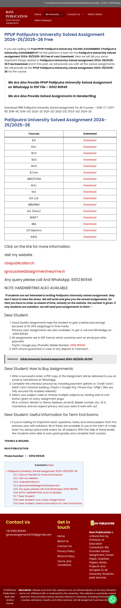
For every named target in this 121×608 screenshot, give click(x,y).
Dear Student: (24, 496)
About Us (63, 541)
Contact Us (73, 14)
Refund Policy (66, 556)
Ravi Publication (16, 14)
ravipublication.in (19, 263)
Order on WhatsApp (110, 2)
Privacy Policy (66, 551)
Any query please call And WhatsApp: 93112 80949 (45, 489)
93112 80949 (77, 345)
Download (90, 140)
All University (52, 14)
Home (38, 14)
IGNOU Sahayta (43, 20)
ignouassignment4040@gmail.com (28, 534)
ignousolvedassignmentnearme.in (34, 271)
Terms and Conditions (64, 563)
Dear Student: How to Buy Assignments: (39, 500)
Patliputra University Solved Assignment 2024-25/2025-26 (41, 471)
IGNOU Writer (95, 14)
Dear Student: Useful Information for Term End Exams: (47, 503)
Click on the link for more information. (38, 474)
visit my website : (26, 478)
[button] (112, 599)
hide (50, 465)
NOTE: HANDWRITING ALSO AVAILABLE (37, 492)
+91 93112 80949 (16, 531)
